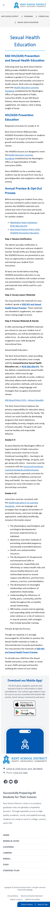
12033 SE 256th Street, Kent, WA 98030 (24, 768)
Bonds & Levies (11, 840)
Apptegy (30, 890)
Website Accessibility (32, 899)
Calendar (8, 846)
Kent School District (9, 16)
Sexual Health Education (28, 22)
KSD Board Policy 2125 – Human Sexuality (24, 400)
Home (6, 835)
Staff (6, 864)
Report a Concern (16, 899)
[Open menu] (3, 5)
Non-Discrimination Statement (32, 896)
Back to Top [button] (42, 904)
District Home (27, 904)
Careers (7, 852)
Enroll (7, 858)
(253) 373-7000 (20, 772)
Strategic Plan (11, 870)
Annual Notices (12, 896)
